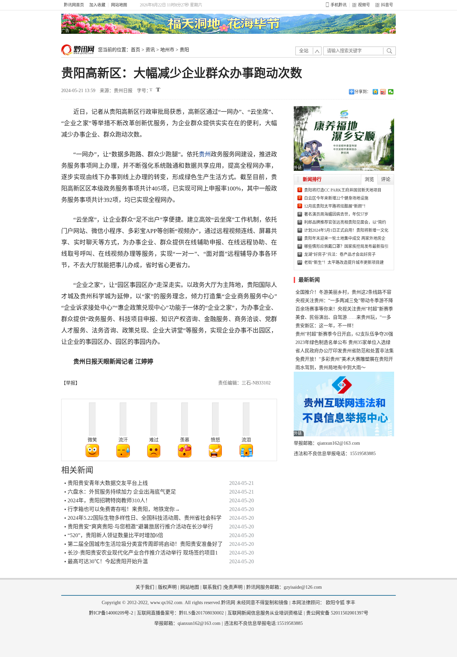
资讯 (150, 49)
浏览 (369, 179)
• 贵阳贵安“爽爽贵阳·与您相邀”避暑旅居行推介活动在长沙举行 (138, 526)
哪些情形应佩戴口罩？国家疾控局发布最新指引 (346, 246)
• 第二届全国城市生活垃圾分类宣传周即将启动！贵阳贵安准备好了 (143, 544)
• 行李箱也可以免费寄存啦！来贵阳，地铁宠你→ (122, 509)
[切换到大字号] (158, 89)
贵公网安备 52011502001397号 (337, 612)
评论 (385, 179)
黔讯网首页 (74, 5)
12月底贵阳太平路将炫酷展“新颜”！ (336, 206)
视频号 (364, 5)
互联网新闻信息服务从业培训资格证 (264, 612)
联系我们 (212, 587)
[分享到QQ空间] (375, 91)
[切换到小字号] (151, 90)
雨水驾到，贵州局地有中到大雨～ (330, 367)
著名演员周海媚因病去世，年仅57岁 (336, 214)
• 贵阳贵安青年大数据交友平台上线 (106, 483)
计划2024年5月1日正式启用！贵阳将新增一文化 (346, 230)
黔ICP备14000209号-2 (111, 612)
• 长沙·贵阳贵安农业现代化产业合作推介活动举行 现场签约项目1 (141, 553)
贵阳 (184, 49)
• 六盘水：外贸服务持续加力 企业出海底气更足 (120, 492)
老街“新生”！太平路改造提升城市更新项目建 (344, 262)
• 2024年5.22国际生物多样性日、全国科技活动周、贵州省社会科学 (142, 518)
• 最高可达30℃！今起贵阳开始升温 (106, 561)
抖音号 (387, 5)
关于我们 (144, 587)
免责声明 (233, 587)
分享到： (363, 91)
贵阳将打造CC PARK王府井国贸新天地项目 (342, 190)
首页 (135, 49)
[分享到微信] (391, 91)
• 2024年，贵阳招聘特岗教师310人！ (107, 500)
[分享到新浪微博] (383, 91)
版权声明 (167, 587)
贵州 (205, 154)
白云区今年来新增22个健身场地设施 (336, 198)
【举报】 (70, 382)
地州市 (167, 49)
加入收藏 (97, 5)
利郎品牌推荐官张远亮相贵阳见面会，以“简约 (345, 222)
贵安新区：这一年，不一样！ (325, 325)
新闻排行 (312, 179)
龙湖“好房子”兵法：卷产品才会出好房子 (340, 254)
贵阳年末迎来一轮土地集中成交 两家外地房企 (344, 238)
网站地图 (119, 5)
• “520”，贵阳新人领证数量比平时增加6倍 (113, 535)
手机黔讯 (339, 5)
